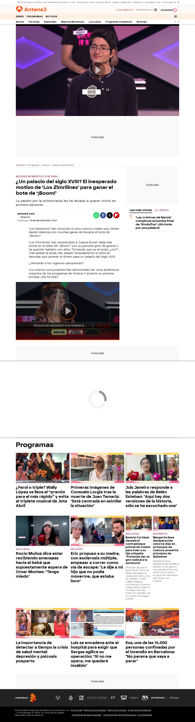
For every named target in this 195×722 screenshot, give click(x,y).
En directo (160, 534)
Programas (35, 16)
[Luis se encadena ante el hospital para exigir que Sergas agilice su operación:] (97, 623)
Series (20, 16)
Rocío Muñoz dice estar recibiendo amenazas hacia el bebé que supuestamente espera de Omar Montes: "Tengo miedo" (42, 565)
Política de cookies (117, 710)
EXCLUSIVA (23, 549)
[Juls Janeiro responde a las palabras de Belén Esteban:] (152, 468)
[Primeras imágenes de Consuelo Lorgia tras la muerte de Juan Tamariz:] (97, 468)
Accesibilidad (145, 715)
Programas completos (119, 22)
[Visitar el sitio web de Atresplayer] (159, 698)
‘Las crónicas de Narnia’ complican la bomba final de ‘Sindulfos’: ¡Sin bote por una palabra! (155, 223)
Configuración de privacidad (86, 715)
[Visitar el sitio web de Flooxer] (174, 698)
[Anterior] (17, 2)
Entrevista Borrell (103, 2)
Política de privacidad (94, 710)
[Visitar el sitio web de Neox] (81, 698)
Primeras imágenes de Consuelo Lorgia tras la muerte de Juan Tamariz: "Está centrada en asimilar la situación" (96, 496)
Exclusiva (132, 534)
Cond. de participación (139, 710)
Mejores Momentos (72, 22)
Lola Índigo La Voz (152, 2)
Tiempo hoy (138, 2)
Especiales (50, 22)
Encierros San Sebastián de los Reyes (51, 2)
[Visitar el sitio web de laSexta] (70, 698)
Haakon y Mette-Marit (122, 2)
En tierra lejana (26, 2)
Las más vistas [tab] (140, 210)
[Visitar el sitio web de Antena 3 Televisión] (60, 698)
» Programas (33, 165)
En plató (77, 549)
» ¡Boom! (45, 165)
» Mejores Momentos (62, 165)
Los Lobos (95, 22)
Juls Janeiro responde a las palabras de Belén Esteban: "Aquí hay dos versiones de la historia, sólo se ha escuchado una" (151, 496)
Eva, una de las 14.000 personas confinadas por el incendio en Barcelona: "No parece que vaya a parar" (150, 651)
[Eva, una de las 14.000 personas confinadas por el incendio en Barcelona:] (152, 623)
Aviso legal (76, 710)
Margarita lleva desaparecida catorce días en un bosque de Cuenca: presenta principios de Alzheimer (165, 547)
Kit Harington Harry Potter (173, 2)
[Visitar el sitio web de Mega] (102, 698)
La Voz (72, 2)
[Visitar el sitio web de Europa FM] (134, 698)
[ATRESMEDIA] (26, 698)
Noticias (51, 16)
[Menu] (175, 16)
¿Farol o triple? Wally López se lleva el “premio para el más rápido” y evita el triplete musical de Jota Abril (42, 496)
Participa (34, 22)
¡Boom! (20, 22)
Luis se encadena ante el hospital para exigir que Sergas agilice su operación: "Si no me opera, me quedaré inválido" (95, 654)
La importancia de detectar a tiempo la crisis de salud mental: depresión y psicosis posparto (42, 651)
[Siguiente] (177, 2)
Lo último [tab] (162, 210)
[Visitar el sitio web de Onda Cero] (123, 698)
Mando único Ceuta (85, 2)
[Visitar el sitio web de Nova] (92, 698)
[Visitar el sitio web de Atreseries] (113, 698)
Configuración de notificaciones (119, 715)
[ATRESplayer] (169, 10)
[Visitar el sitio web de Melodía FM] (145, 698)
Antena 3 (20, 165)
